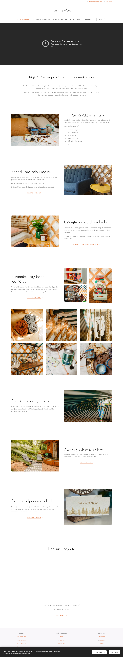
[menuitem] (25, 20)
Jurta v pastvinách (21, 640)
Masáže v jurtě (61, 643)
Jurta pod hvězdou (21, 636)
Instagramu (102, 640)
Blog (61, 636)
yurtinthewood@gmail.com (95, 1)
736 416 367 (109, 1)
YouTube (102, 643)
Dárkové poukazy (21, 647)
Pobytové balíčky (21, 643)
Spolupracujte (61, 647)
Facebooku (102, 636)
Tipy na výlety (61, 640)
